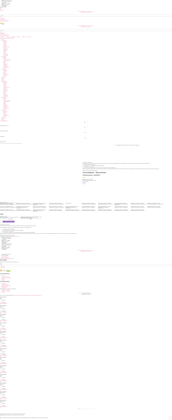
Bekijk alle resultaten (4, 20)
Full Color (5, 45)
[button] (3, 37)
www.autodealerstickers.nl (26, 295)
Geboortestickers (6, 46)
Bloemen (5, 42)
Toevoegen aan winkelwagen (8, 221)
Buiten (5, 58)
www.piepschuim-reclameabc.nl (36, 295)
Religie (5, 52)
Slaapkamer (6, 104)
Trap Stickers (6, 55)
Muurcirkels (4, 69)
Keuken (5, 61)
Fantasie (5, 73)
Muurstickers (4, 40)
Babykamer (5, 41)
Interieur (5, 47)
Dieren (5, 43)
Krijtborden (5, 90)
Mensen (5, 91)
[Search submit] (1, 17)
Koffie (5, 62)
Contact (3, 119)
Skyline (5, 53)
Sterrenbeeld (6, 54)
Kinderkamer (6, 48)
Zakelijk (5, 68)
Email (1, 263)
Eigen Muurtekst (6, 67)
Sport (5, 75)
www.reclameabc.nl (17, 295)
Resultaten (2, 18)
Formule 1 (5, 44)
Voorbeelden (4, 76)
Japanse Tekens (6, 60)
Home (3, 39)
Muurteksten (4, 56)
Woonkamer (6, 66)
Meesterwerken (6, 74)
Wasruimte (5, 105)
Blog (2, 77)
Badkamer (5, 57)
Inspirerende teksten (7, 59)
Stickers (3, 143)
